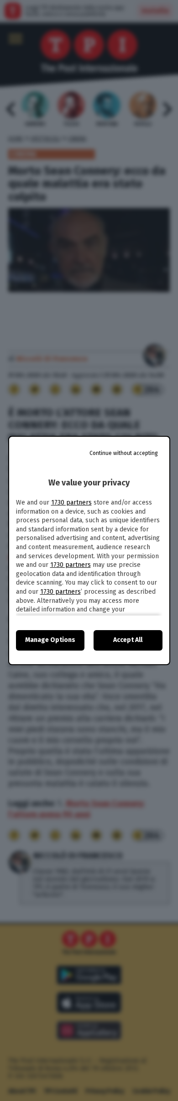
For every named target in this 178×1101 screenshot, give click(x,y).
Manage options (50, 640)
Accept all (127, 640)
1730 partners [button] (71, 502)
